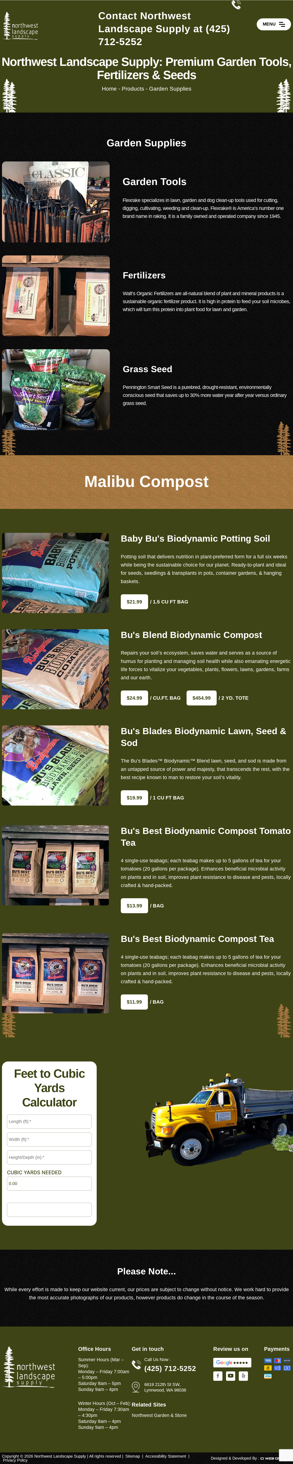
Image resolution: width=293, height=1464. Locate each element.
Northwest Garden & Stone (159, 1415)
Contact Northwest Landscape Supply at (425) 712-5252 (164, 28)
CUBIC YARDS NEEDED (34, 1172)
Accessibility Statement (165, 1456)
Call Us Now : (157, 1359)
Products (133, 89)
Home (109, 89)
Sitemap (132, 1456)
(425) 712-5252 (170, 1368)
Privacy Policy (15, 1460)
